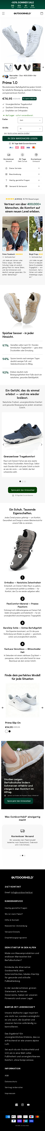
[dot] (20, 481)
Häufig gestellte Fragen (16, 908)
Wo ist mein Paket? (14, 914)
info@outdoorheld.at (22, 892)
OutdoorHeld (25, 1125)
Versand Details (12, 932)
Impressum (10, 1093)
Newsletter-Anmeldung (16, 926)
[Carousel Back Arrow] (4, 248)
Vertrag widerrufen (14, 1087)
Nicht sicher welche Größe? (19, 133)
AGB (7, 1075)
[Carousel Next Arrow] (43, 67)
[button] (3, 13)
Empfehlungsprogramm (16, 938)
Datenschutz (11, 1081)
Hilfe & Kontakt (12, 920)
